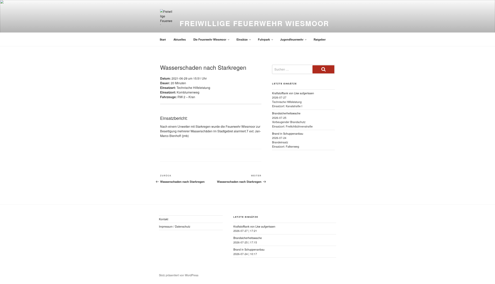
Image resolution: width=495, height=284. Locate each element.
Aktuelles (179, 39)
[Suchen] (323, 69)
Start (163, 39)
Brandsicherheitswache (286, 113)
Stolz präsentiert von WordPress (178, 275)
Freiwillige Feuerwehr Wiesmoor (254, 23)
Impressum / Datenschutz (174, 226)
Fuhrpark (264, 39)
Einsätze (242, 39)
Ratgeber (320, 39)
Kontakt (163, 219)
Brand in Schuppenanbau (287, 133)
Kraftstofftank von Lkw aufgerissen (293, 93)
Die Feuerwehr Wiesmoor (209, 39)
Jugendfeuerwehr (291, 39)
